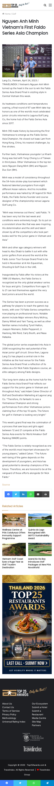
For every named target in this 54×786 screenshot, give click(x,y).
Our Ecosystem (40, 703)
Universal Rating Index (13, 721)
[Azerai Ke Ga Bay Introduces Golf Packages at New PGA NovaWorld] (40, 549)
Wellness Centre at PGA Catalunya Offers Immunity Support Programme (13, 534)
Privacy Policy (9, 714)
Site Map (36, 721)
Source (6, 484)
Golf (14, 13)
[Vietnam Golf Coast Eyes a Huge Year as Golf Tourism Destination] (14, 549)
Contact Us (8, 707)
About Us (7, 703)
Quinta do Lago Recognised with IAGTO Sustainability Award (38, 534)
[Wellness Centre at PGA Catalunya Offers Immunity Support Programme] (14, 520)
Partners (36, 725)
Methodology (9, 718)
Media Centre (39, 718)
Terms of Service (11, 711)
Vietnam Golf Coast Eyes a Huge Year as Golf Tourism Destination (12, 563)
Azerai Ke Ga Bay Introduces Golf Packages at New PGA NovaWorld (39, 563)
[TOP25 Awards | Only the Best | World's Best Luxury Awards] (15, 5)
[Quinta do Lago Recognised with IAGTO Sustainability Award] (40, 520)
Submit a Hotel (39, 707)
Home (7, 13)
